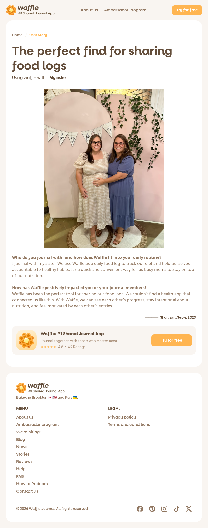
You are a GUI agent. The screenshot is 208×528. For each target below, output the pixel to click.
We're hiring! (28, 432)
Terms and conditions (129, 424)
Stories (22, 454)
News (21, 446)
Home (17, 35)
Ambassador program (37, 424)
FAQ (20, 476)
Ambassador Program (125, 10)
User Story (38, 35)
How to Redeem (32, 483)
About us (89, 10)
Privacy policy (122, 417)
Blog (20, 439)
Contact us (27, 491)
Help (20, 469)
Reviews (24, 461)
